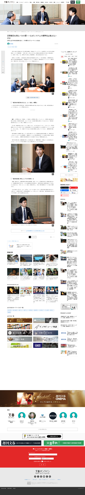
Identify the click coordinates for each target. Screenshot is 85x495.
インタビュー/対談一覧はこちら (13, 241)
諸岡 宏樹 (70, 76)
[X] (38, 477)
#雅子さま (20, 310)
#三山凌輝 (47, 310)
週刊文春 (37, 2)
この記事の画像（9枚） (34, 97)
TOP (8, 31)
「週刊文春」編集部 (72, 65)
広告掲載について (27, 479)
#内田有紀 (31, 310)
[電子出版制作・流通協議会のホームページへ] (29, 483)
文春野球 (62, 2)
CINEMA (50, 2)
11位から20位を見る (69, 174)
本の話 (14, 488)
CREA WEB (9, 488)
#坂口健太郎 (15, 310)
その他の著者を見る (42, 429)
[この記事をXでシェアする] (3, 53)
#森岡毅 (9, 312)
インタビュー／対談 (13, 31)
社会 (13, 46)
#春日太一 (52, 310)
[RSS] (50, 477)
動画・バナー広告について (43, 479)
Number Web (3, 488)
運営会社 (59, 479)
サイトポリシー (52, 479)
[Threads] (41, 477)
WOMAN (46, 2)
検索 (68, 2)
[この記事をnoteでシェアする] (3, 67)
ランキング (21, 2)
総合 (72, 54)
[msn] (47, 477)
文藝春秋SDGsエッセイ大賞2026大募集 (25, 296)
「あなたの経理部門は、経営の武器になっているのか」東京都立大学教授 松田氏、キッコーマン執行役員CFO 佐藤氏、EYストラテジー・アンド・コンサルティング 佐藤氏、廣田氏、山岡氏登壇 (39, 299)
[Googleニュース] (44, 477)
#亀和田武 (36, 310)
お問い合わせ (35, 479)
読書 (54, 2)
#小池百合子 (41, 310)
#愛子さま (25, 310)
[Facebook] (35, 477)
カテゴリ (26, 2)
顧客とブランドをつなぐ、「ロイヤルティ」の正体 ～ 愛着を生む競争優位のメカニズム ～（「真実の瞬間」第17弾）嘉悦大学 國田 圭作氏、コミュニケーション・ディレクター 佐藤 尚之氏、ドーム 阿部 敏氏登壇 (52, 299)
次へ (51, 237)
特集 (30, 2)
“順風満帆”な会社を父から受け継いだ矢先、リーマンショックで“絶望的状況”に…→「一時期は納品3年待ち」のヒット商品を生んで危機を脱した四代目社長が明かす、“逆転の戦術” (13, 298)
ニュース (18, 31)
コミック (58, 2)
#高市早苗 (9, 310)
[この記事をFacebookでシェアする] (3, 56)
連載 (34, 2)
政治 (16, 46)
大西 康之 (11, 43)
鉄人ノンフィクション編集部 (73, 140)
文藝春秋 (42, 2)
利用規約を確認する (37, 461)
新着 (17, 2)
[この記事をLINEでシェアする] (3, 64)
